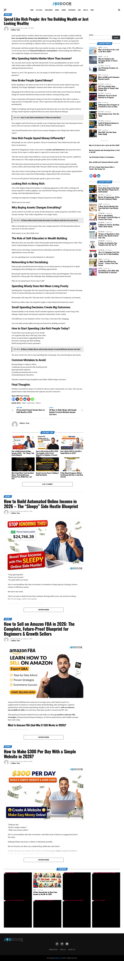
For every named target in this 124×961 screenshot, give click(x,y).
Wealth (39, 403)
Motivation (71, 10)
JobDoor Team (15, 30)
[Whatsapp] (32, 399)
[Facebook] (13, 399)
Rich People (31, 403)
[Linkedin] (25, 399)
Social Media (49, 10)
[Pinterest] (28, 399)
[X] (17, 399)
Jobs (79, 10)
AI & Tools (39, 10)
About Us (63, 950)
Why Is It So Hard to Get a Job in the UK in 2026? (104, 145)
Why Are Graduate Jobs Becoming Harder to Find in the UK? (104, 151)
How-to (85, 10)
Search (91, 35)
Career (64, 10)
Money (57, 10)
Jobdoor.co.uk (58, 958)
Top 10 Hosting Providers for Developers (101, 157)
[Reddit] (21, 399)
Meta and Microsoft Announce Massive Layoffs (103, 162)
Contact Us (71, 950)
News (92, 10)
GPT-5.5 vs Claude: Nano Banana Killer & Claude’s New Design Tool (101, 168)
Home (31, 10)
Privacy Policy (53, 950)
